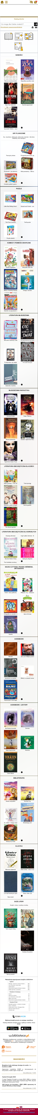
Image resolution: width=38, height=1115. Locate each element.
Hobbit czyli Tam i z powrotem (15, 989)
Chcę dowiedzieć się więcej (10, 1112)
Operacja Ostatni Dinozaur (14, 1008)
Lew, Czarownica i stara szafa (15, 985)
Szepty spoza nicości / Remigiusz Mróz (16, 1007)
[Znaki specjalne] (36, 27)
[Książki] (9, 40)
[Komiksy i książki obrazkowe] (29, 40)
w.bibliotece (8, 1041)
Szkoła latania (11, 986)
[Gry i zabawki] (19, 50)
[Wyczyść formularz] (32, 27)
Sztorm (10, 993)
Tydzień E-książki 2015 (9, 1077)
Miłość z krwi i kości (12, 998)
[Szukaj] (35, 24)
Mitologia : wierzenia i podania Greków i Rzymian (18, 983)
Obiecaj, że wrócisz (12, 995)
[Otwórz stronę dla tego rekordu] (11, 69)
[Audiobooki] (19, 40)
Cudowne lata (11, 1010)
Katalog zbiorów (19, 19)
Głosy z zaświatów (12, 1005)
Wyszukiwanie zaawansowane (9, 27)
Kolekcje (19, 27)
